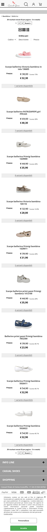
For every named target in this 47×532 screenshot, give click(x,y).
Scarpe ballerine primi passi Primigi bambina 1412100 (23, 292)
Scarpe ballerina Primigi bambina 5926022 (23, 427)
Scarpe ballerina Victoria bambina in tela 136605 (23, 68)
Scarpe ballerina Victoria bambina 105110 (23, 202)
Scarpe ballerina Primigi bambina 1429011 (23, 247)
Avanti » (28, 23)
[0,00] (41, 4)
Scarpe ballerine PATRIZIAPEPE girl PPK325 (23, 112)
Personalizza (23, 520)
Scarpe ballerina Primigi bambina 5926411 (23, 382)
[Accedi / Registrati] (34, 4)
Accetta (23, 528)
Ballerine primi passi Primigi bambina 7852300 (23, 337)
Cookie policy (8, 514)
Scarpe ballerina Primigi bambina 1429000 (23, 157)
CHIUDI (45, 497)
